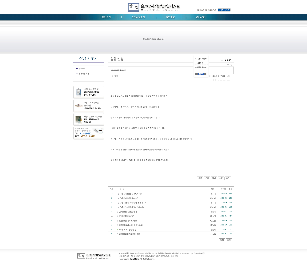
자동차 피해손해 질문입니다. (131, 225)
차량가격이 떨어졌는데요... (130, 234)
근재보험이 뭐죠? (126, 216)
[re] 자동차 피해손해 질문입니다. (134, 203)
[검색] (222, 241)
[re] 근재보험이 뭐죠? (129, 198)
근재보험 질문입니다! (128, 212)
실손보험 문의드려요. (128, 221)
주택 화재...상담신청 (127, 230)
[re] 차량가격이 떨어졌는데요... (133, 207)
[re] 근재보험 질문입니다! (131, 194)
